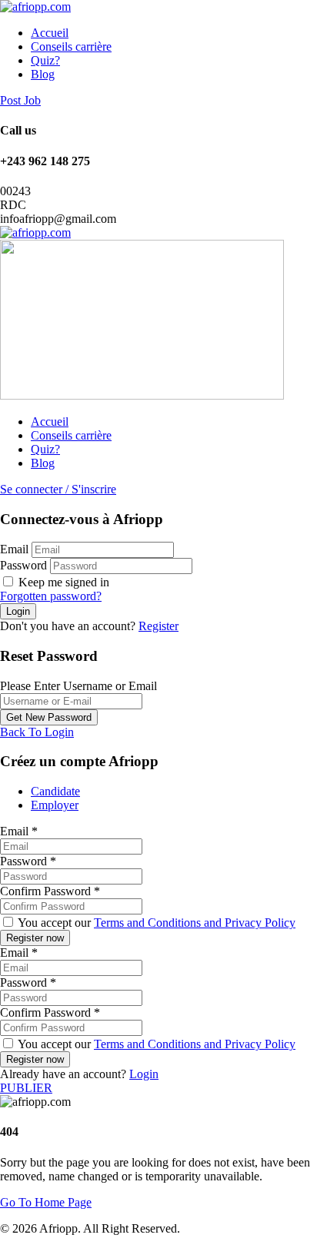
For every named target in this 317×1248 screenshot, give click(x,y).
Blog (43, 74)
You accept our (155, 922)
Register (158, 625)
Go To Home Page (46, 1202)
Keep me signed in (62, 582)
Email (14, 549)
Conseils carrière (71, 46)
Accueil (49, 32)
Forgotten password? (51, 595)
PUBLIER (26, 1087)
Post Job (20, 100)
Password (23, 565)
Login (143, 1073)
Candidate (55, 791)
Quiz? (45, 60)
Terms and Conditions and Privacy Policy (194, 922)
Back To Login (37, 732)
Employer (54, 805)
